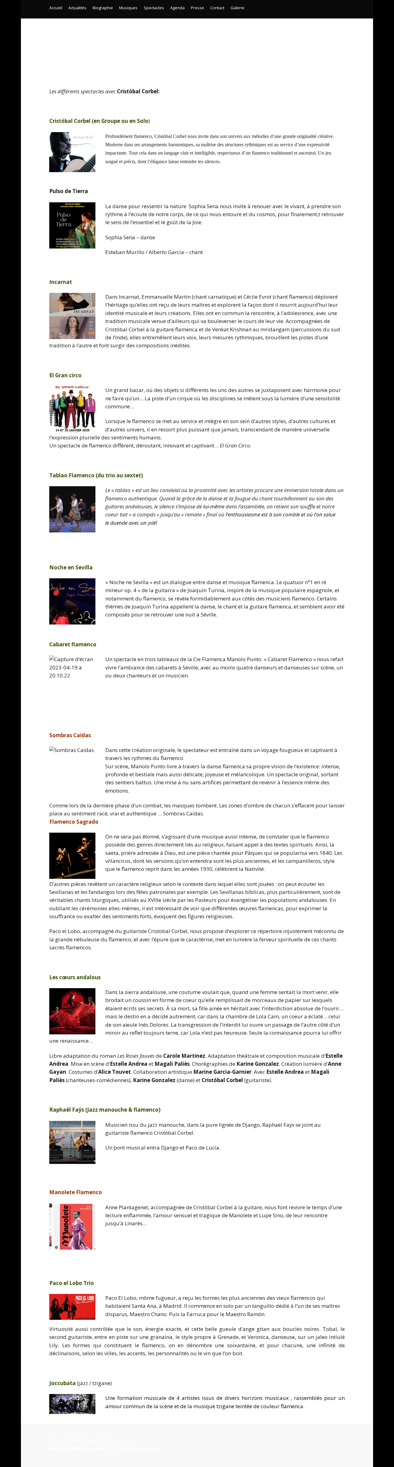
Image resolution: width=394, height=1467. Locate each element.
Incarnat (60, 281)
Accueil (55, 7)
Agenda (177, 7)
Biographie (103, 7)
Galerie (237, 7)
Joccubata (62, 1383)
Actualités (77, 7)
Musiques (128, 7)
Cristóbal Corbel (197, 43)
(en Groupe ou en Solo (98, 120)
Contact (217, 7)
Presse (197, 7)
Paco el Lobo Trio (71, 1283)
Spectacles (154, 7)
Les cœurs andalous (75, 977)
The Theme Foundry (138, 1448)
